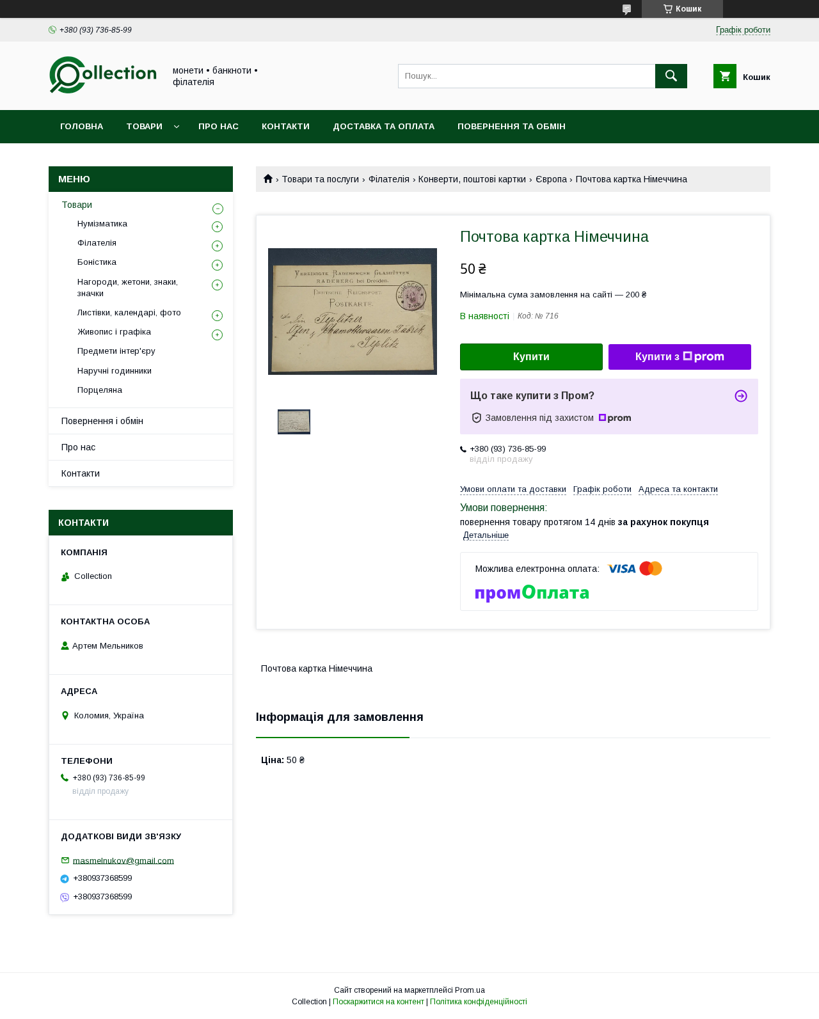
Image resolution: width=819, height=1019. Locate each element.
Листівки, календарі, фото (129, 312)
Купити (531, 356)
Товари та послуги (320, 179)
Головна (81, 126)
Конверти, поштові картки (472, 179)
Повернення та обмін (511, 126)
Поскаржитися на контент (378, 1001)
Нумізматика (102, 223)
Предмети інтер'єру (116, 351)
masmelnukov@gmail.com (123, 860)
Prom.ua (470, 990)
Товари (144, 126)
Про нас (218, 126)
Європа (551, 179)
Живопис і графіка (114, 331)
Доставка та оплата (383, 126)
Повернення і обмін (102, 421)
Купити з (657, 356)
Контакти (286, 126)
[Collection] (103, 93)
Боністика (96, 262)
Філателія (389, 179)
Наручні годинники (114, 370)
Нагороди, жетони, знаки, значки (127, 287)
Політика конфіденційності (478, 1001)
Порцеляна (99, 390)
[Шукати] (671, 76)
